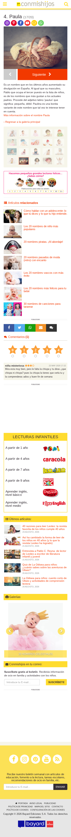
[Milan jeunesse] (50, 824)
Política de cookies (17, 810)
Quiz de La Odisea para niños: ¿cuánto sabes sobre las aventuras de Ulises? (44, 567)
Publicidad (50, 803)
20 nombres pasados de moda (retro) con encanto (42, 259)
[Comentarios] (51, 327)
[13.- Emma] (36, 142)
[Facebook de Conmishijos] (20, 22)
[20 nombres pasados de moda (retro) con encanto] (13, 262)
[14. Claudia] (24, 142)
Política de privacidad (20, 806)
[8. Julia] (36, 151)
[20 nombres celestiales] (35, 630)
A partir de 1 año (16, 448)
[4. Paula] (24, 160)
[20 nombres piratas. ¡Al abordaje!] (13, 247)
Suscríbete (56, 682)
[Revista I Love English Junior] (54, 492)
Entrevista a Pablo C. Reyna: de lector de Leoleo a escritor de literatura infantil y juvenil (44, 553)
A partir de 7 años (17, 469)
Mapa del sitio (42, 806)
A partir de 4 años (17, 458)
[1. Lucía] (59, 160)
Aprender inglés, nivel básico (16, 493)
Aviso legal (35, 803)
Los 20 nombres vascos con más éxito (44, 274)
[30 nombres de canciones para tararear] (13, 309)
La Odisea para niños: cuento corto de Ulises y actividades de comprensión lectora (44, 581)
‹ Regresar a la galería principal (22, 121)
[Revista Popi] (54, 448)
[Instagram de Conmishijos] (7, 22)
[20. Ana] (12, 132)
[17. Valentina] (47, 132)
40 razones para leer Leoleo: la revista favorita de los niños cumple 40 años (44, 527)
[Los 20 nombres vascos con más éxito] (13, 278)
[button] (9, 631)
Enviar (60, 786)
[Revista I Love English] (54, 503)
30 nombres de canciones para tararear (42, 305)
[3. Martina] (36, 160)
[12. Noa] (47, 142)
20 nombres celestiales (36, 653)
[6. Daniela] (59, 151)
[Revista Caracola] (54, 459)
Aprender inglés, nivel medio (16, 504)
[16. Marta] (59, 132)
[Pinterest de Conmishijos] (13, 22)
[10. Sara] (12, 151)
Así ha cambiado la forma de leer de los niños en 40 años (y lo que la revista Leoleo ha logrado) (43, 540)
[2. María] (47, 160)
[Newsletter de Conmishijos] (34, 22)
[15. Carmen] (12, 142)
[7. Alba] (47, 151)
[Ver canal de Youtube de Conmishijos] (27, 22)
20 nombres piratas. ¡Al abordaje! (43, 241)
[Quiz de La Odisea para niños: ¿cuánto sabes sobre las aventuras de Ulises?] (12, 567)
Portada (23, 803)
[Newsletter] (41, 327)
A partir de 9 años (17, 480)
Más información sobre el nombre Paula (27, 115)
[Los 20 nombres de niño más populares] (13, 231)
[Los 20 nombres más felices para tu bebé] (13, 293)
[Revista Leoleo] (54, 470)
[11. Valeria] (59, 142)
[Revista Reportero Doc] (54, 481)
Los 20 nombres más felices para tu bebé (45, 290)
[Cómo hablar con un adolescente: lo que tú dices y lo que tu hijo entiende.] (13, 216)
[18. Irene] (36, 132)
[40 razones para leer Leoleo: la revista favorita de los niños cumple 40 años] (12, 529)
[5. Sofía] (10, 74)
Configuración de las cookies (47, 810)
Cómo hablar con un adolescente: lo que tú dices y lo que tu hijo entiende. (45, 212)
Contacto (57, 806)
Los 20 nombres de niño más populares (41, 228)
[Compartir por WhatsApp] (41, 22)
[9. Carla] (24, 151)
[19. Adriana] (24, 132)
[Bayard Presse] (31, 824)
